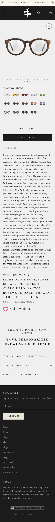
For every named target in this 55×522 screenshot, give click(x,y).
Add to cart (27, 128)
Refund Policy (9, 467)
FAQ (5, 457)
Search (6, 427)
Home (5, 432)
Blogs (5, 447)
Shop (5, 437)
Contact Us (8, 452)
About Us (7, 442)
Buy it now (27, 137)
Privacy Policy (9, 462)
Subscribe (13, 416)
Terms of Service (10, 472)
